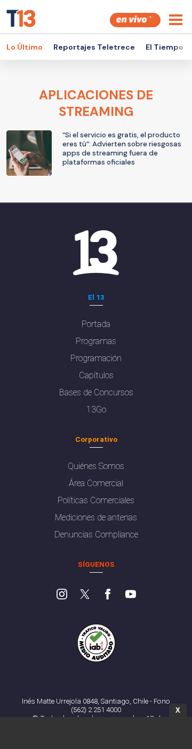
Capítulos (96, 375)
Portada (96, 324)
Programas (96, 341)
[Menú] (176, 20)
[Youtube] (130, 595)
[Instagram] (62, 595)
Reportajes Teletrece (94, 47)
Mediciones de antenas (96, 517)
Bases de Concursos (96, 392)
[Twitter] (84, 595)
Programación (96, 358)
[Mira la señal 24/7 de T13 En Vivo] (135, 20)
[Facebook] (107, 595)
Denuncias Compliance (96, 534)
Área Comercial (96, 483)
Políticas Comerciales (96, 500)
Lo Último (24, 47)
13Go (96, 409)
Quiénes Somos (96, 466)
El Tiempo (164, 47)
